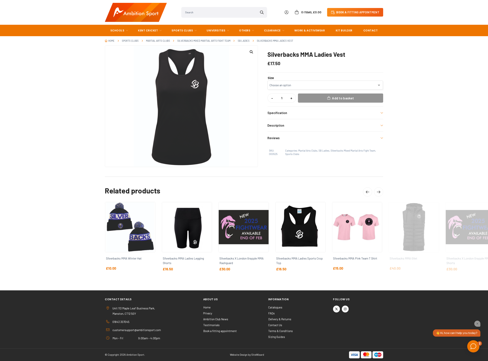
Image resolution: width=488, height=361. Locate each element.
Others (244, 30)
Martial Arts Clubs (158, 40)
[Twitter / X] (336, 309)
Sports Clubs (182, 30)
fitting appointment (357, 12)
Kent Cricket (148, 30)
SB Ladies (244, 40)
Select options (19, 244)
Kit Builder (344, 30)
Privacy (207, 313)
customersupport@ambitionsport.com (136, 330)
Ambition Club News (215, 319)
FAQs (271, 313)
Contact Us (275, 325)
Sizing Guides (276, 337)
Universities (216, 30)
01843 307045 (120, 321)
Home (111, 40)
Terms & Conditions (280, 331)
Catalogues (275, 307)
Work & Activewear (309, 30)
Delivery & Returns (279, 319)
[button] (251, 52)
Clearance (272, 30)
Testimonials (211, 325)
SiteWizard (257, 354)
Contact (370, 30)
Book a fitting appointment (220, 331)
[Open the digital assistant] (473, 346)
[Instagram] (345, 309)
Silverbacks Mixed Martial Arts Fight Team (203, 40)
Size (271, 78)
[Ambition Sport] (136, 12)
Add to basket (343, 98)
